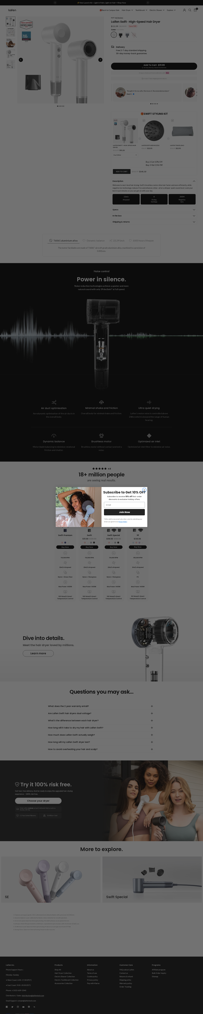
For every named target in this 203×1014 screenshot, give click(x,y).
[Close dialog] (144, 490)
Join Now (124, 512)
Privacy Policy (123, 522)
